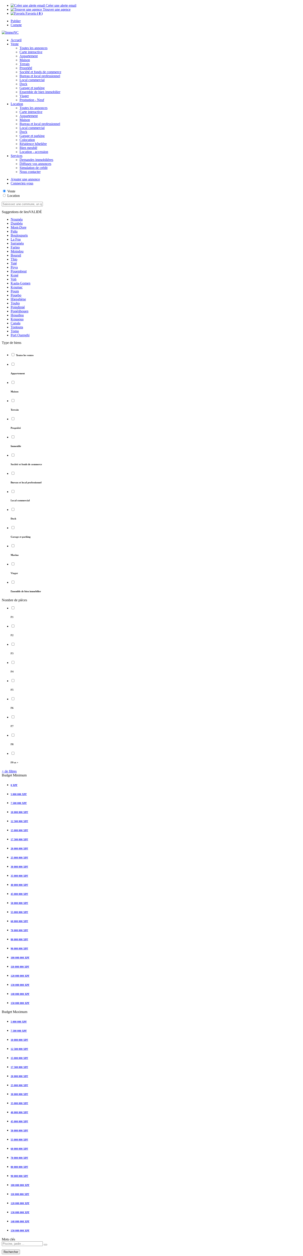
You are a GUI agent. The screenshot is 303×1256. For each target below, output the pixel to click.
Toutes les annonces (33, 48)
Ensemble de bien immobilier (40, 92)
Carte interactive (31, 52)
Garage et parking (32, 88)
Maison (25, 60)
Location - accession (34, 152)
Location (13, 196)
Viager (24, 96)
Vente (15, 44)
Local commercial (32, 80)
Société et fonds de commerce (40, 72)
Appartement (29, 56)
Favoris (34, 13)
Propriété (26, 68)
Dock (23, 84)
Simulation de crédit (33, 168)
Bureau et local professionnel (40, 76)
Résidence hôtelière (33, 144)
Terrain (25, 64)
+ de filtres (9, 771)
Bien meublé (28, 148)
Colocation (27, 140)
